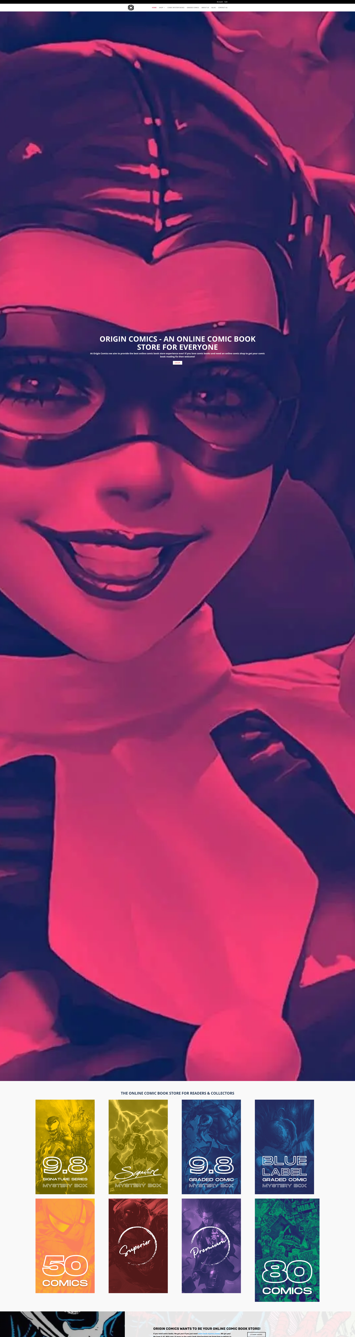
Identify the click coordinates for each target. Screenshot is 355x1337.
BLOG (214, 8)
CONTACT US (222, 8)
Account (220, 2)
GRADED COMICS (193, 8)
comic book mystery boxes (209, 1333)
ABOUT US (205, 8)
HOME (154, 8)
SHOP (161, 8)
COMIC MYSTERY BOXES (175, 8)
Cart (225, 2)
